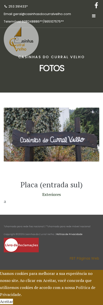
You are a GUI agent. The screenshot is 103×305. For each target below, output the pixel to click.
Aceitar (6, 301)
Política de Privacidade (69, 234)
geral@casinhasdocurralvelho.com (42, 14)
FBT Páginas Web (84, 258)
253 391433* (18, 6)
